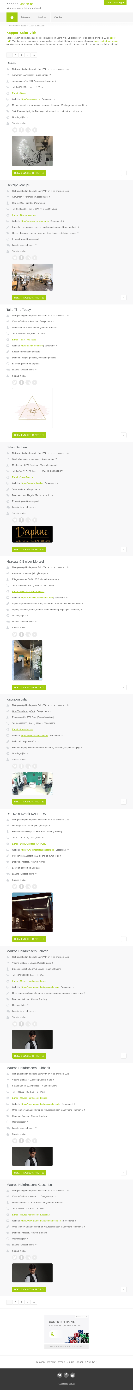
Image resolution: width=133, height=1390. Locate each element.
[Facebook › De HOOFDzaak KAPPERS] (21, 886)
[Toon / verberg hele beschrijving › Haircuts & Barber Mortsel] (66, 603)
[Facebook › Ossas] (21, 130)
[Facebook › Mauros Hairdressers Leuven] (21, 1024)
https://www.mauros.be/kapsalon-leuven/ (40, 987)
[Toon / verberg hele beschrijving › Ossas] (66, 105)
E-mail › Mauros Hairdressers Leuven (29, 981)
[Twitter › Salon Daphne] (14, 520)
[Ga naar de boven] (124, 173)
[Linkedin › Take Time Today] (28, 382)
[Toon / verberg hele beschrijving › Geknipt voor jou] (66, 227)
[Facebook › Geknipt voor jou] (21, 257)
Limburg (16, 825)
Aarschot (34, 321)
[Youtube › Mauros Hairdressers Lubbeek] (34, 1140)
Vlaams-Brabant (19, 321)
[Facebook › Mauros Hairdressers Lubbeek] (21, 1140)
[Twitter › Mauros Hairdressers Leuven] (14, 1024)
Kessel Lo (34, 1196)
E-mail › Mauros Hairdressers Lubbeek (30, 1098)
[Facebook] (66, 1375)
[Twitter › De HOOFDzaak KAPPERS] (14, 886)
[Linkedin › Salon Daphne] (28, 520)
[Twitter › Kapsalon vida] (14, 766)
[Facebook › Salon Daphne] (21, 520)
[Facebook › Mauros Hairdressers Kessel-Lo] (21, 1257)
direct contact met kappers (106, 41)
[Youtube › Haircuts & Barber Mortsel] (34, 634)
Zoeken (42, 17)
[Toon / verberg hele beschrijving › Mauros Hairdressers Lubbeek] (66, 1110)
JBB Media (64, 1383)
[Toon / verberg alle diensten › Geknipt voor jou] (66, 233)
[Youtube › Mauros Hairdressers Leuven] (34, 1024)
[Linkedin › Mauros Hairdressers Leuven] (28, 1024)
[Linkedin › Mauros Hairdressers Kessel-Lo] (28, 1257)
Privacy (72, 1383)
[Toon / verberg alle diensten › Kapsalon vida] (66, 747)
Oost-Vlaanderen (20, 711)
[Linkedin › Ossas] (28, 130)
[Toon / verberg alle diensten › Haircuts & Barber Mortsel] (66, 609)
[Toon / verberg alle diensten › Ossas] (66, 111)
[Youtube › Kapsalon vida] (34, 766)
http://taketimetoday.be (32, 346)
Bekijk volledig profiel (29, 173)
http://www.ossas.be (30, 99)
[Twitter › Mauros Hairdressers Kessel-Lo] (14, 1257)
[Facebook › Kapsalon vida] (21, 766)
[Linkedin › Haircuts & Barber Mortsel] (28, 634)
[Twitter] (59, 1375)
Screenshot (48, 99)
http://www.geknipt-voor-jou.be (35, 221)
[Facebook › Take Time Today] (21, 382)
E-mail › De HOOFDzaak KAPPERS (29, 844)
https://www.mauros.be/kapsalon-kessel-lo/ (41, 1221)
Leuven (33, 963)
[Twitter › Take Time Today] (14, 382)
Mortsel (27, 573)
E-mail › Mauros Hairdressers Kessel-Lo (31, 1215)
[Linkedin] (72, 1375)
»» (34, 55)
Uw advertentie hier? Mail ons (66, 1346)
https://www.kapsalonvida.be (34, 735)
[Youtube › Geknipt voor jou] (34, 257)
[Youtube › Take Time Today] (34, 382)
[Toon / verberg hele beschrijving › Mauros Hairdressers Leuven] (66, 993)
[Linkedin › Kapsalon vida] (28, 766)
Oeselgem (35, 459)
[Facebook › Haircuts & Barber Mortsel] (21, 634)
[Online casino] (68, 1316)
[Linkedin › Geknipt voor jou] (28, 257)
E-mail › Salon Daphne (22, 477)
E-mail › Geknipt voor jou (24, 215)
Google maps (43, 75)
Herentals (28, 197)
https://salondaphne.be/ (32, 483)
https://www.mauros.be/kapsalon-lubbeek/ (40, 1104)
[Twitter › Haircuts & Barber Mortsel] (14, 634)
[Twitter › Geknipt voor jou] (14, 257)
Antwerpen (17, 75)
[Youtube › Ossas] (34, 130)
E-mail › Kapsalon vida (22, 729)
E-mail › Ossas (19, 93)
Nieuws (25, 17)
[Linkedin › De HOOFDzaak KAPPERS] (28, 886)
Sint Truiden (27, 825)
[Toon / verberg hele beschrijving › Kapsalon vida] (66, 741)
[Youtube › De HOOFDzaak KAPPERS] (34, 886)
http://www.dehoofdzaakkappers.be (37, 850)
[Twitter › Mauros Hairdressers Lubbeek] (14, 1140)
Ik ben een (115, 2)
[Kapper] (12, 17)
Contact (58, 17)
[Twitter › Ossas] (14, 130)
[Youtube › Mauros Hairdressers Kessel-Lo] (34, 1257)
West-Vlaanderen (20, 459)
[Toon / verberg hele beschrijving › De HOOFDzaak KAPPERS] (66, 856)
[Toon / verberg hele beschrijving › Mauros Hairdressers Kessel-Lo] (66, 1226)
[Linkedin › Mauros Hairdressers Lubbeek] (28, 1140)
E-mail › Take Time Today (24, 340)
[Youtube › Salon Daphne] (34, 520)
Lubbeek (34, 1080)
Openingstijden (20, 117)
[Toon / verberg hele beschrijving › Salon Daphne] (66, 489)
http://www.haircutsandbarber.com (37, 597)
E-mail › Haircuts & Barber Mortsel (28, 591)
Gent (32, 711)
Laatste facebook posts (24, 245)
